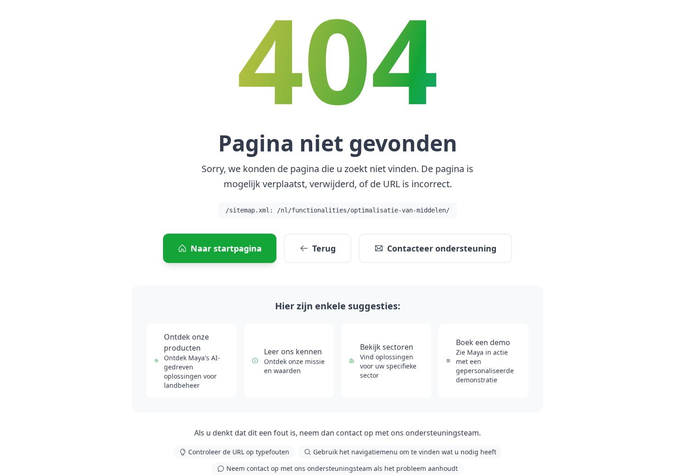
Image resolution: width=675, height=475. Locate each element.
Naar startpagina (226, 248)
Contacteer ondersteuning (441, 248)
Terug (324, 248)
